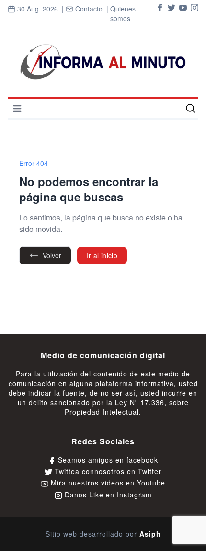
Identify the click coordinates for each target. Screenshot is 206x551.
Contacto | (87, 13)
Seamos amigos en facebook (107, 459)
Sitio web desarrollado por (103, 534)
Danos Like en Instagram (107, 494)
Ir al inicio (102, 255)
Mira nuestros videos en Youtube (106, 482)
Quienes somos (123, 13)
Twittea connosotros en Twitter (106, 471)
